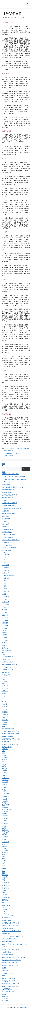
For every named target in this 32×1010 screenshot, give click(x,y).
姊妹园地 (5, 749)
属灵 (3, 751)
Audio (4, 761)
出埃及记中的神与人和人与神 (10, 923)
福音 (4, 586)
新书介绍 (5, 815)
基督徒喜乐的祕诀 (7, 662)
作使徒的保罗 (6, 484)
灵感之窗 (5, 607)
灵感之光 (5, 839)
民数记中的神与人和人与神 (10, 965)
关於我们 (5, 998)
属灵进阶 (5, 775)
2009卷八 (5, 628)
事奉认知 (5, 685)
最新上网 (26, 448)
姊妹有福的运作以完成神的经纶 (11, 739)
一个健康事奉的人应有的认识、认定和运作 (14, 479)
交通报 (4, 552)
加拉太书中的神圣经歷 (9, 928)
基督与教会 (5, 794)
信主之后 (5, 770)
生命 (4, 581)
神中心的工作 (6, 970)
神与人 (4, 868)
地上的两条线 (6, 933)
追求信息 (5, 648)
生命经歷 (5, 706)
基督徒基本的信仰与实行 (9, 664)
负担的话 (5, 604)
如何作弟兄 (5, 524)
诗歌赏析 (5, 599)
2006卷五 (5, 620)
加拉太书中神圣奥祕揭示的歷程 (11, 931)
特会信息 (5, 643)
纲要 (3, 873)
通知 (3, 911)
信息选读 (5, 554)
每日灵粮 (5, 784)
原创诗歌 (5, 681)
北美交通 (5, 500)
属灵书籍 (5, 635)
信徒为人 (5, 691)
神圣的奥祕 (5, 672)
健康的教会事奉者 (7, 497)
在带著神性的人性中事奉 (9, 503)
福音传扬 (11, 451)
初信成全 (5, 679)
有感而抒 (5, 573)
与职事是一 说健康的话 (9, 548)
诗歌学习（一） (7, 888)
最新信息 (5, 451)
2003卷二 (5, 612)
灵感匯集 (5, 1000)
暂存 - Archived (7, 809)
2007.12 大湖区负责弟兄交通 (10, 474)
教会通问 (5, 570)
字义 (4, 562)
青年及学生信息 (7, 650)
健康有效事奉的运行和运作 (10, 495)
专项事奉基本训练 (7, 529)
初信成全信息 (6, 659)
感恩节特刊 (5, 766)
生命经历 (5, 709)
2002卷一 (5, 610)
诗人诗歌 (5, 596)
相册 (3, 856)
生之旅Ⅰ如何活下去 (7, 670)
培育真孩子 (5, 511)
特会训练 (5, 850)
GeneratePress (24, 1007)
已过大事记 (5, 805)
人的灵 (4, 860)
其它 (3, 699)
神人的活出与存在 (7, 973)
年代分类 (5, 637)
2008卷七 (5, 625)
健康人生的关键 (7, 920)
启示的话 (7, 448)
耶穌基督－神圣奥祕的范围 (10, 986)
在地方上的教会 (7, 791)
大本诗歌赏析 (6, 883)
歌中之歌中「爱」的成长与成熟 (11, 960)
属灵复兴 (5, 772)
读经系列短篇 (6, 905)
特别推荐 (5, 848)
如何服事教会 (6, 526)
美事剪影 (5, 588)
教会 (3, 789)
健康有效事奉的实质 (8, 492)
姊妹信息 (5, 632)
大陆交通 (5, 521)
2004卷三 (5, 615)
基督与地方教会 (7, 516)
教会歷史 (5, 567)
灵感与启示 (5, 832)
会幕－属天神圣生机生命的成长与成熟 (13, 957)
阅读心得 (5, 996)
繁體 (3, 464)
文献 (3, 753)
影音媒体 (5, 759)
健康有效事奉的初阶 (8, 490)
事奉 (3, 472)
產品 (3, 854)
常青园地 (5, 757)
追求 (3, 907)
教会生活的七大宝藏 (8, 954)
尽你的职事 (5, 542)
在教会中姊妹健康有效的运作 (10, 731)
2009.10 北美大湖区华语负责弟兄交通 (13, 476)
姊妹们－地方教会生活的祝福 (10, 734)
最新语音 (5, 826)
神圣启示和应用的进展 (9, 978)
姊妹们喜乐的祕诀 (7, 736)
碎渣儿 (4, 968)
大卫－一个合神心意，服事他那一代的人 (14, 936)
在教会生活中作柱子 (8, 505)
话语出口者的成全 (7, 550)
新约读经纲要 (6, 897)
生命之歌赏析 (6, 885)
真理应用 (5, 712)
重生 (3, 677)
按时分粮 (5, 780)
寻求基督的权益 (7, 532)
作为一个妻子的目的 (8, 728)
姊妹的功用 (5, 741)
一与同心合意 (6, 482)
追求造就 (5, 909)
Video (4, 764)
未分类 (4, 828)
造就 (3, 913)
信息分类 (5, 630)
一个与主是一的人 (7, 915)
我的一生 (5, 947)
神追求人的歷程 (7, 675)
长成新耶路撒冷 (7, 989)
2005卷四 (5, 617)
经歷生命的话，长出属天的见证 (11, 983)
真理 (4, 583)
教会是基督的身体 (7, 952)
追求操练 (5, 720)
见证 (4, 594)
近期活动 (5, 807)
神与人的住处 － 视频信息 (12, 453)
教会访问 (5, 801)
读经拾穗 (5, 602)
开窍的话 (5, 836)
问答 (3, 683)
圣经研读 (13, 448)
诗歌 (3, 844)
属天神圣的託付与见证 (9, 534)
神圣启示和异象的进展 (9, 981)
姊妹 (4, 559)
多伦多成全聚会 (7, 519)
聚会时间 (5, 875)
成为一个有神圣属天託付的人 (10, 540)
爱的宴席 (5, 846)
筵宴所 (4, 755)
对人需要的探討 (9, 455)
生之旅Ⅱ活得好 (6, 667)
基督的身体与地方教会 (9, 513)
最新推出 (5, 813)
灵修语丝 (5, 787)
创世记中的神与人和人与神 (10, 925)
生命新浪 (5, 852)
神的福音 (5, 976)
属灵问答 (5, 565)
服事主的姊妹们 (7, 747)
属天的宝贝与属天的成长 (9, 939)
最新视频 (5, 823)
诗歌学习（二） (7, 891)
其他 (3, 696)
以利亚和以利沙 (7, 918)
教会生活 (5, 701)
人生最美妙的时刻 (7, 656)
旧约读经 (5, 900)
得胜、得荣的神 (7, 941)
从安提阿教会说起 (7, 537)
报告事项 (5, 724)
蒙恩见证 (5, 877)
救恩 (18, 448)
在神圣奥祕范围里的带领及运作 (11, 508)
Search (4, 466)
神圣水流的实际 (7, 545)
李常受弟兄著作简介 (9, 575)
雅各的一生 (5, 994)
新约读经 (5, 894)
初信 (4, 557)
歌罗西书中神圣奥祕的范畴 (10, 962)
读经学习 (5, 902)
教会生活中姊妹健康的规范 (10, 744)
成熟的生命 (5, 778)
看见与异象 (5, 842)
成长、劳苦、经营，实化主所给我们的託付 (14, 944)
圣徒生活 (5, 591)
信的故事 (5, 652)
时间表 (4, 803)
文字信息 (5, 640)
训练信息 (5, 645)
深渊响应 (5, 578)
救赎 (21, 448)
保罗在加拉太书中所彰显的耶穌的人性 (13, 487)
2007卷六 (5, 623)
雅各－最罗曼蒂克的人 (9, 991)
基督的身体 (5, 796)
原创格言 (5, 782)
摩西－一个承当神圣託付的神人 (11, 949)
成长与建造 (5, 768)
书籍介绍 (5, 811)
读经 (3, 892)
